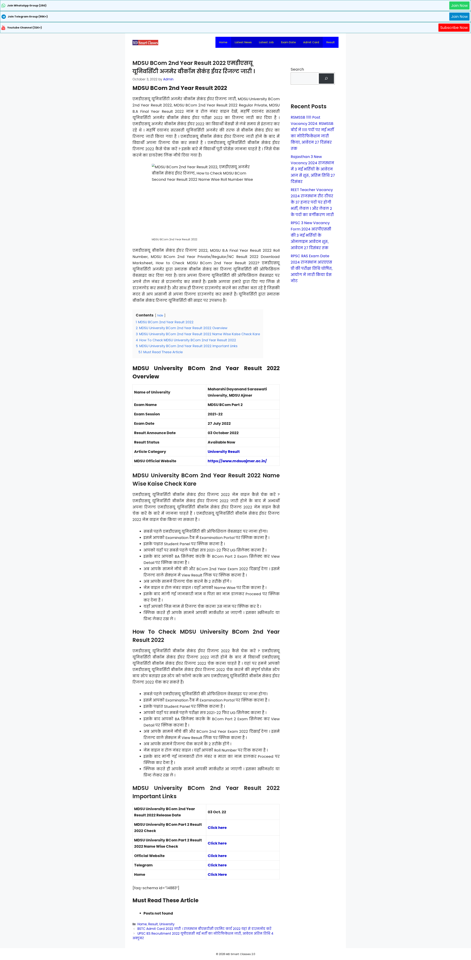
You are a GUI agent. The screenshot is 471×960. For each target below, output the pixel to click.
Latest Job (266, 42)
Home (223, 42)
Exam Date (288, 42)
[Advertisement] (235, 952)
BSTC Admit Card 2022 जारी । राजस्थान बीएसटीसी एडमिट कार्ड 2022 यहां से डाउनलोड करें (204, 929)
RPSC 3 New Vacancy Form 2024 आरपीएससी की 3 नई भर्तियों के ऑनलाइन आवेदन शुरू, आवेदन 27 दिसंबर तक (311, 235)
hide (160, 315)
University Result (224, 451)
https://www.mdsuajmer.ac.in (236, 461)
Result (330, 42)
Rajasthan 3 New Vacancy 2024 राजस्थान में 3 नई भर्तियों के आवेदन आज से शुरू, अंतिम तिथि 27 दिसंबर (313, 169)
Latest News (243, 42)
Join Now (459, 5)
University (167, 924)
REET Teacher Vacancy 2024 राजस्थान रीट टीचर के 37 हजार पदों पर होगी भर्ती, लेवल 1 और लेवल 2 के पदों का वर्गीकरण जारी (312, 202)
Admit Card (311, 42)
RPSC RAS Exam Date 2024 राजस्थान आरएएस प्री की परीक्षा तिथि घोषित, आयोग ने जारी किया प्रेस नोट (311, 268)
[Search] (326, 78)
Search (297, 69)
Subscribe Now (454, 27)
